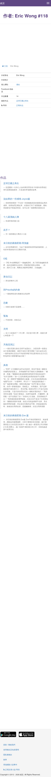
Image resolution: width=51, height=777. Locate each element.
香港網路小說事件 (10, 764)
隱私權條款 (7, 754)
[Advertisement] (25, 43)
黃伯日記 (7, 276)
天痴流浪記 (8, 344)
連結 (18, 84)
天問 (5, 328)
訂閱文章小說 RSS (12, 769)
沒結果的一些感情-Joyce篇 (16, 198)
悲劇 (5, 302)
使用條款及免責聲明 (11, 749)
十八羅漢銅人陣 (11, 216)
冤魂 (5, 315)
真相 (5, 364)
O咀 (5, 258)
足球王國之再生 (22, 100)
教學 (5, 759)
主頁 (6, 66)
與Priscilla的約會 (11, 289)
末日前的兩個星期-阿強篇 (16, 242)
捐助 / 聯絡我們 (9, 744)
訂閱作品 (19, 105)
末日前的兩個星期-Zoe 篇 (16, 415)
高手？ (6, 229)
